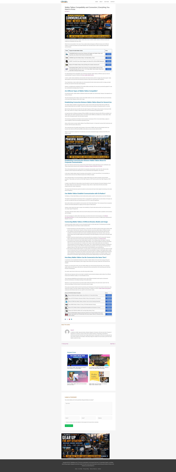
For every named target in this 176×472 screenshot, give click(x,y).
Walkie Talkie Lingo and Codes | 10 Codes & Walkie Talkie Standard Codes (98, 384)
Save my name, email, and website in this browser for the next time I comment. (82, 422)
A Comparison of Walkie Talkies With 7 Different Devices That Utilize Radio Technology (98, 368)
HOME (96, 1)
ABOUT (101, 1)
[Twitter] (67, 319)
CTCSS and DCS (102, 238)
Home (76, 468)
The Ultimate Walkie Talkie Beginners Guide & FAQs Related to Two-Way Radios (76, 368)
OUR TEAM (106, 1)
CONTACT (113, 1)
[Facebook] (65, 319)
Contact (99, 468)
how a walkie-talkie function (88, 75)
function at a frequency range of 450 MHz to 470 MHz (91, 166)
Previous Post (65, 343)
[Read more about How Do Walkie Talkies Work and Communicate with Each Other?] (77, 376)
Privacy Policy (86, 468)
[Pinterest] (69, 319)
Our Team (80, 468)
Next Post (112, 343)
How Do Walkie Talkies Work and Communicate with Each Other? (77, 384)
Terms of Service (93, 468)
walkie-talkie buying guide (104, 288)
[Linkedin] (71, 319)
